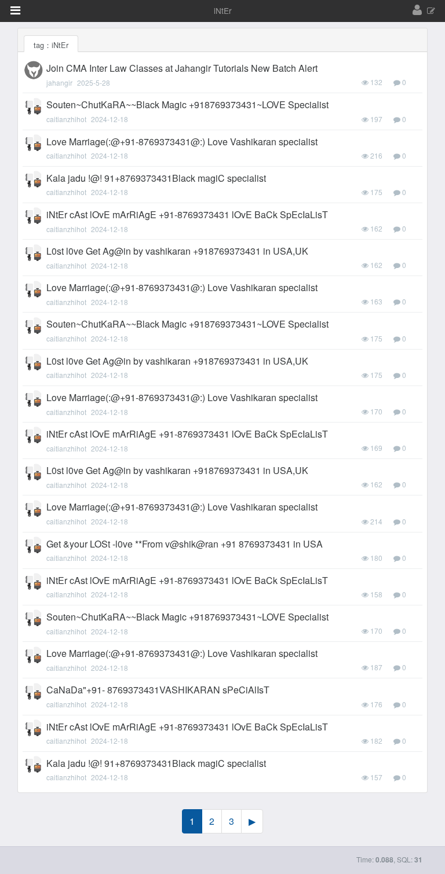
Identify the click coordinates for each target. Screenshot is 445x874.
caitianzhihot (66, 119)
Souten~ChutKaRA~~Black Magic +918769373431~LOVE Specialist (187, 104)
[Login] (417, 10)
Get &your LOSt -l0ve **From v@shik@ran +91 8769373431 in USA (184, 543)
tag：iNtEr (51, 44)
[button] (15, 10)
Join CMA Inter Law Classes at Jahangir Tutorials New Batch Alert (182, 68)
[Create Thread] (431, 11)
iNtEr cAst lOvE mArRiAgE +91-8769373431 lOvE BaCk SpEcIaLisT (187, 214)
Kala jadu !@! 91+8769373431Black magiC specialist (156, 178)
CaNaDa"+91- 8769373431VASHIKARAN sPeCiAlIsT (157, 689)
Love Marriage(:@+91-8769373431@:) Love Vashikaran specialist (182, 141)
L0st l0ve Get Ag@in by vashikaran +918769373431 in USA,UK (177, 251)
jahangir (59, 82)
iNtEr (223, 10)
